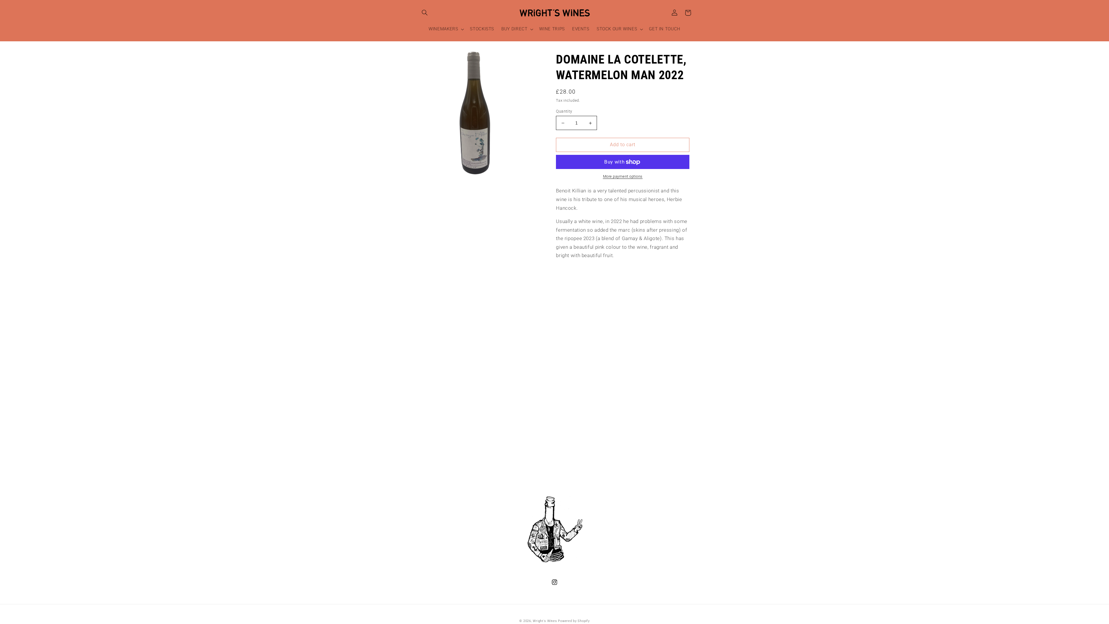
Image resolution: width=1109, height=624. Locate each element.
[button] (424, 12)
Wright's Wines (545, 621)
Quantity (564, 111)
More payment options (623, 176)
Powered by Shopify (573, 621)
